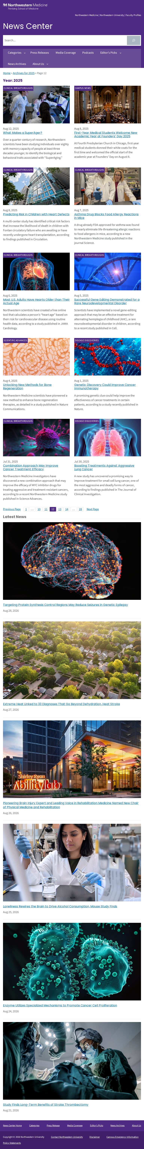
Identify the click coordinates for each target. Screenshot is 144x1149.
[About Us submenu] (47, 64)
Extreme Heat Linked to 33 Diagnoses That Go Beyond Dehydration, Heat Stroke (61, 704)
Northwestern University (112, 15)
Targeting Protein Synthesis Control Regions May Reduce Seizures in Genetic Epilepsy (65, 605)
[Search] (133, 40)
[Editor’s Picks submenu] (121, 53)
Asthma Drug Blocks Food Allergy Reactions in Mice (106, 216)
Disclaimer (94, 1137)
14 (66, 509)
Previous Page (12, 509)
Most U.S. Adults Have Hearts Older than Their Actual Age (36, 301)
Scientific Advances (15, 340)
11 (45, 509)
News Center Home (12, 1125)
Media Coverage (74, 1125)
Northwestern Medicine (86, 15)
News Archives (117, 1125)
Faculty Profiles (133, 15)
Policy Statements (12, 1143)
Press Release (53, 1125)
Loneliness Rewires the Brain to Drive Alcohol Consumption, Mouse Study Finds (60, 906)
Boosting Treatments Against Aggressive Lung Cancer (104, 467)
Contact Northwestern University (67, 1137)
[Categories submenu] (25, 53)
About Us (136, 1125)
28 (80, 509)
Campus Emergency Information (122, 1137)
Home (6, 73)
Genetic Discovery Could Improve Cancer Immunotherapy (105, 386)
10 (39, 509)
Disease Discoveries (87, 340)
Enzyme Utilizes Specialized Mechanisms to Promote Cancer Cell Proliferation (60, 1005)
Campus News (83, 88)
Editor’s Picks (96, 1125)
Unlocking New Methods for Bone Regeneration (27, 386)
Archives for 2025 (23, 73)
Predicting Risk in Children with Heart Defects (36, 214)
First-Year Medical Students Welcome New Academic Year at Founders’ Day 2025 (105, 134)
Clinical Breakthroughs (18, 88)
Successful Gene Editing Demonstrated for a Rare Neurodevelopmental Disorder (107, 301)
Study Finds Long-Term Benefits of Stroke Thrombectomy (45, 1105)
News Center (28, 26)
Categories (34, 1125)
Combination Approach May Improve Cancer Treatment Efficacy (30, 467)
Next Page (93, 509)
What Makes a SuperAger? (22, 132)
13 (59, 509)
